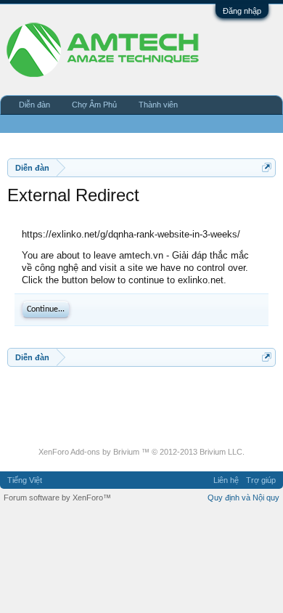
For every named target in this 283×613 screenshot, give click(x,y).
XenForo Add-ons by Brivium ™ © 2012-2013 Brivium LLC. (141, 451)
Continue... (46, 309)
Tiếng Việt (24, 480)
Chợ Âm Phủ (94, 104)
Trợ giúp (261, 480)
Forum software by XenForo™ (57, 497)
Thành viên (158, 104)
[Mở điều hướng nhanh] (266, 167)
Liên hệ (226, 480)
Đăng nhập (242, 11)
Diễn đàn (34, 104)
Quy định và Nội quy (243, 497)
